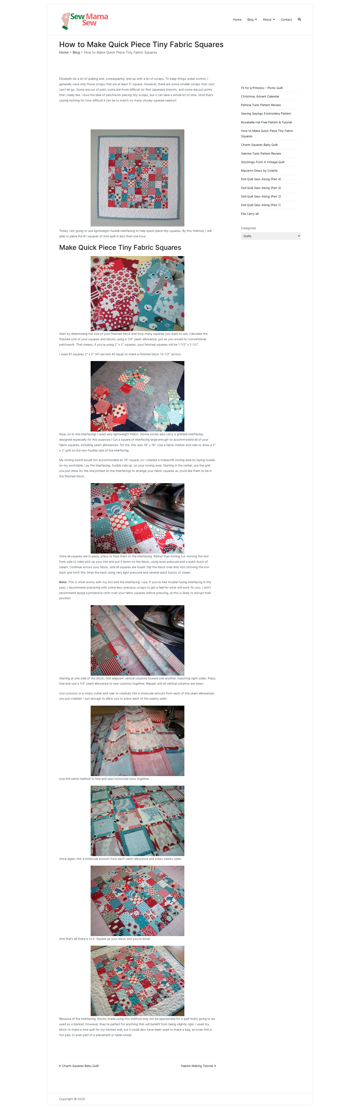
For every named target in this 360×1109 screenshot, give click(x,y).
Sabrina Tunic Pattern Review (261, 153)
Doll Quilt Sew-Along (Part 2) (261, 196)
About (267, 19)
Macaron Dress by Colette (259, 170)
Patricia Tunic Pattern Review (261, 105)
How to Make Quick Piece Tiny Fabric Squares (267, 133)
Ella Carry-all (250, 213)
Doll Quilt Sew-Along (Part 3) (261, 188)
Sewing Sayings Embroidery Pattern (266, 113)
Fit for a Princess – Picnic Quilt (262, 88)
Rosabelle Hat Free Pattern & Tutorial (266, 122)
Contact (286, 19)
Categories (248, 228)
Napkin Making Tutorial (197, 1066)
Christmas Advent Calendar (260, 96)
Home (237, 19)
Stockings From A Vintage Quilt (263, 162)
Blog (250, 19)
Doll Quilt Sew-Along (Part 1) (261, 205)
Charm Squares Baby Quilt (80, 1066)
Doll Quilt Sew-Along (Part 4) (261, 179)
